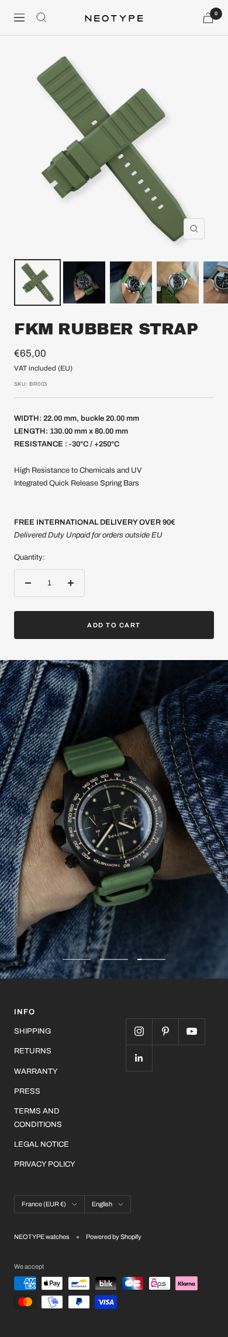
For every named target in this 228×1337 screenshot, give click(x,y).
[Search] (41, 17)
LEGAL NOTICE (41, 1144)
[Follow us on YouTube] (191, 1031)
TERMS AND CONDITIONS (38, 1117)
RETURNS (32, 1051)
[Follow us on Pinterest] (165, 1031)
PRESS (27, 1091)
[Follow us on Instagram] (139, 1031)
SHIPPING (32, 1031)
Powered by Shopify (113, 1236)
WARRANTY (36, 1071)
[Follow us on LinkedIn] (139, 1058)
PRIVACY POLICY (44, 1164)
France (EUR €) (44, 1203)
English (102, 1203)
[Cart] (208, 17)
